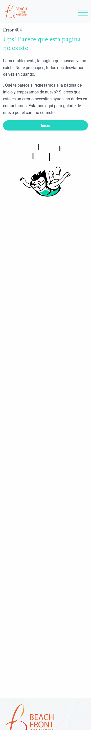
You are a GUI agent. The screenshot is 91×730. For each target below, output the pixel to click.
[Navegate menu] (82, 14)
